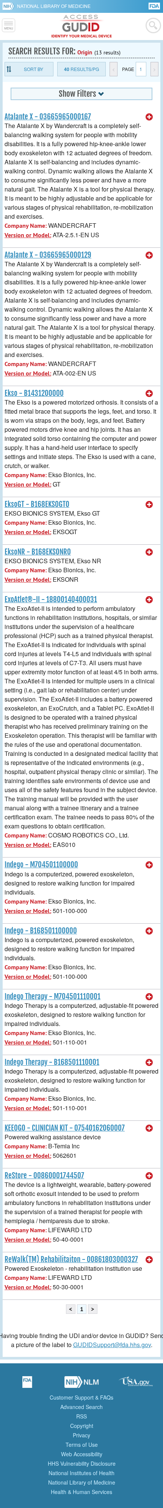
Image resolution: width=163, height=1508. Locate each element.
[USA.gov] (136, 1384)
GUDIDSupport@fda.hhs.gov (112, 1344)
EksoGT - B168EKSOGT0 (37, 504)
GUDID (82, 26)
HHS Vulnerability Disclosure (82, 1463)
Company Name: (26, 226)
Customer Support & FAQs (81, 1397)
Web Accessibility (81, 1454)
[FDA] (155, 5)
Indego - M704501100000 (41, 864)
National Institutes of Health (81, 1473)
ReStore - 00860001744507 (44, 1175)
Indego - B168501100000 (41, 930)
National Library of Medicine (54, 6)
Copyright (81, 1425)
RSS (81, 1416)
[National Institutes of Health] (9, 6)
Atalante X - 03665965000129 (48, 255)
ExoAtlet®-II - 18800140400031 (51, 599)
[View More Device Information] (149, 117)
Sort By (33, 69)
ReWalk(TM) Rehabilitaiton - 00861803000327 (71, 1259)
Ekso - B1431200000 (34, 393)
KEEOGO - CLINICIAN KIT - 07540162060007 (65, 1128)
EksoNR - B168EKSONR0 (38, 551)
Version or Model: (28, 235)
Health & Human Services (81, 1492)
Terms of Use (82, 1444)
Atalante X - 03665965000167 (48, 116)
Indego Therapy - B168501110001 (52, 1062)
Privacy (81, 1435)
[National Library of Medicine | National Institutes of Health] (81, 1384)
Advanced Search (81, 1407)
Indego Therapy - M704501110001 (52, 996)
